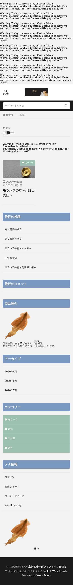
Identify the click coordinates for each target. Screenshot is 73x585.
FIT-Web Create (57, 571)
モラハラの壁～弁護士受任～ (19, 193)
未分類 (11, 438)
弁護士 (22, 115)
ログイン (9, 477)
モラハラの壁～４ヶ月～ (18, 248)
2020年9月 (11, 371)
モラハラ (29, 162)
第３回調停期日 (13, 238)
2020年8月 (11, 380)
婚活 (10, 428)
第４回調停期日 (13, 229)
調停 (10, 447)
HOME (9, 115)
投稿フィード (12, 486)
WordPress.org (13, 505)
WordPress (43, 575)
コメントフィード (14, 495)
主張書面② (11, 257)
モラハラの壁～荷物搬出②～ (20, 267)
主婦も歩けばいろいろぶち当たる (47, 566)
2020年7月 (11, 390)
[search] (66, 105)
